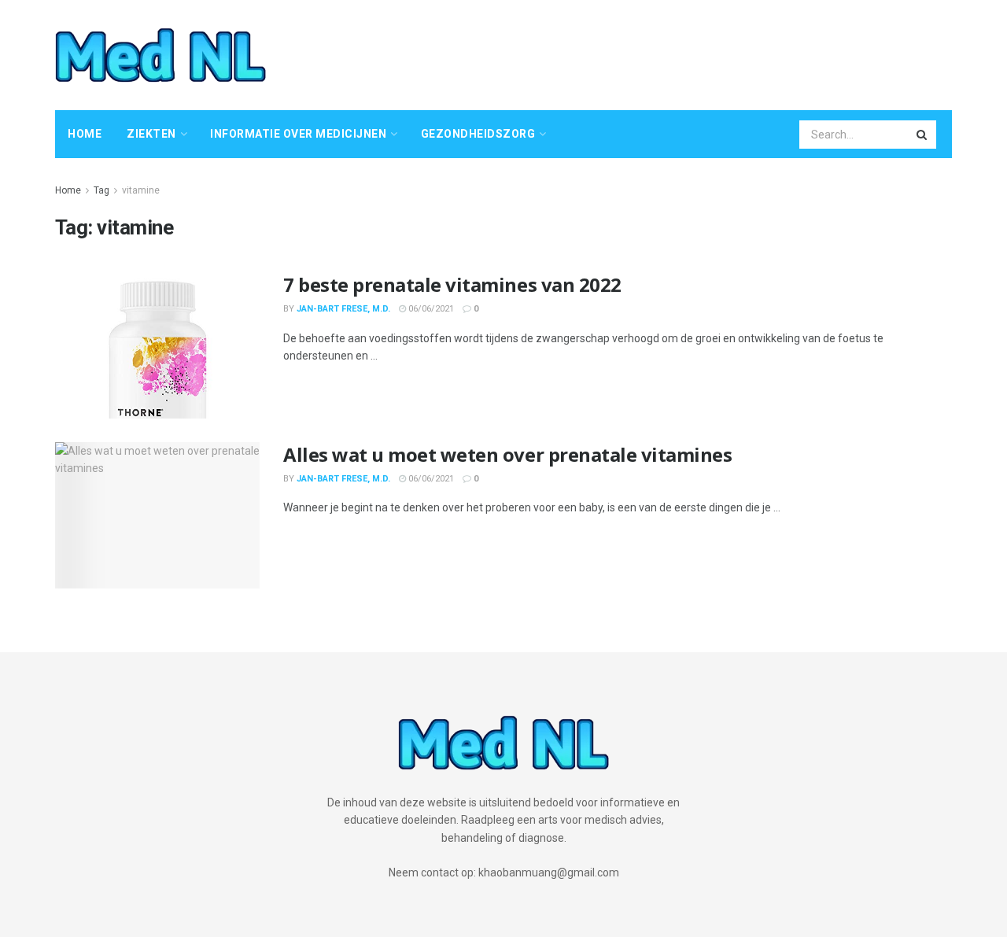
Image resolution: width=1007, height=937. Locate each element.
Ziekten (151, 133)
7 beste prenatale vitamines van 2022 (452, 284)
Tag (101, 190)
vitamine (141, 190)
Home (84, 133)
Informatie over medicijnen (298, 133)
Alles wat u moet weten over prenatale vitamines (507, 454)
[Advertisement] (665, 52)
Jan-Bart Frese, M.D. (343, 309)
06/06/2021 (430, 309)
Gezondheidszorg (478, 133)
